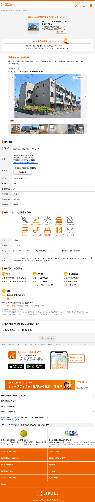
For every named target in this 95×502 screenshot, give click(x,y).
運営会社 (4, 484)
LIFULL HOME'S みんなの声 (10, 420)
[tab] (15, 129)
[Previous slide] (9, 96)
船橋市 (43, 344)
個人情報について (7, 471)
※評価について (28, 10)
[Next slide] (85, 96)
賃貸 (31, 344)
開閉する (92, 396)
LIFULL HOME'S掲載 (8, 478)
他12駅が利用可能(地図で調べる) (25, 163)
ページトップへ (49, 338)
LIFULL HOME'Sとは (8, 452)
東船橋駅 (57, 344)
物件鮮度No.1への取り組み (10, 458)
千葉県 (37, 344)
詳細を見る (60, 32)
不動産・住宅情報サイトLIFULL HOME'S (14, 344)
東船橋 (50, 344)
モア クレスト (67, 344)
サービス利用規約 (7, 465)
